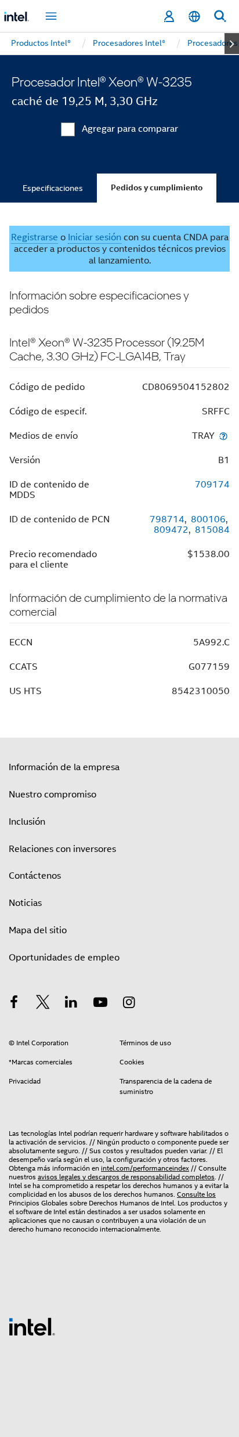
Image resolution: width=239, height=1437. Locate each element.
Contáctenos (35, 876)
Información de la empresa (64, 767)
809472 (171, 530)
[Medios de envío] (223, 436)
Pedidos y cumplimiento (156, 187)
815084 (212, 530)
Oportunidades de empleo (64, 957)
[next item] (231, 43)
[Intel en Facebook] (14, 1004)
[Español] (194, 17)
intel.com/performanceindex (145, 1168)
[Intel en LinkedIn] (71, 1004)
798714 (167, 519)
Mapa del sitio (38, 930)
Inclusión (27, 822)
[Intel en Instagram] (129, 1004)
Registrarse (34, 237)
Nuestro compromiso (52, 794)
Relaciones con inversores (62, 849)
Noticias (25, 903)
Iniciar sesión (94, 237)
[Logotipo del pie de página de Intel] (32, 1326)
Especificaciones (53, 188)
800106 (208, 519)
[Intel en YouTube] (100, 1004)
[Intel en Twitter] (43, 1004)
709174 (212, 484)
